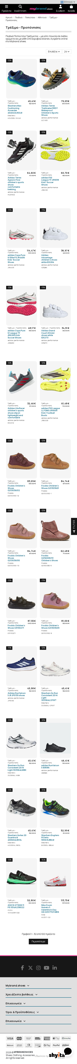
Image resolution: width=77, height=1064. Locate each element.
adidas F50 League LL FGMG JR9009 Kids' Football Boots (50, 412)
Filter (74, 524)
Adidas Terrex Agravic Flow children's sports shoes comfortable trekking (16, 183)
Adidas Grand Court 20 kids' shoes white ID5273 (48, 334)
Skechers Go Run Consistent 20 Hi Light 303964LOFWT (49, 696)
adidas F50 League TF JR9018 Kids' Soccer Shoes (50, 181)
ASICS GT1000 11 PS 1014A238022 (16, 906)
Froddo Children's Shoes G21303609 (50, 626)
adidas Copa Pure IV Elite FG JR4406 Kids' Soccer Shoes (16, 258)
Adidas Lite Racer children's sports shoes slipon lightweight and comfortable (16, 413)
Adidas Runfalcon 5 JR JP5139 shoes (17, 694)
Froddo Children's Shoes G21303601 (50, 486)
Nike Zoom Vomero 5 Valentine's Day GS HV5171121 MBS (50, 908)
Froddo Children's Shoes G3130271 (16, 626)
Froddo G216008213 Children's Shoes (49, 558)
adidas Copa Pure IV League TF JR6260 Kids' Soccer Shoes (16, 334)
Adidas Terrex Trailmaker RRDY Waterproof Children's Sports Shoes (49, 110)
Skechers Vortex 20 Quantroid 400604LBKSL (17, 837)
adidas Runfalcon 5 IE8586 (50, 766)
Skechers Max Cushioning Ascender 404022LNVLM (15, 109)
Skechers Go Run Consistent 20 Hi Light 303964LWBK (17, 767)
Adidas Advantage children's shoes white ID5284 (49, 258)
